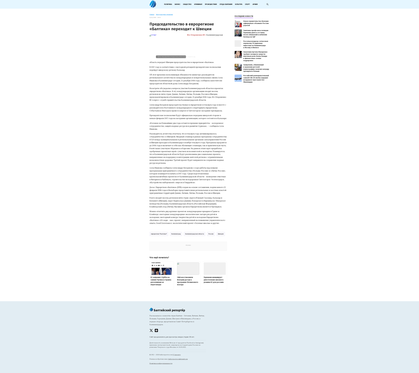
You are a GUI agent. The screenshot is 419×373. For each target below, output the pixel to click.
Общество (187, 4)
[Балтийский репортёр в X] (151, 330)
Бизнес (177, 4)
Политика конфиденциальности (160, 363)
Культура (238, 4)
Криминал (198, 4)
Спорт (247, 4)
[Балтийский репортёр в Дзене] (156, 330)
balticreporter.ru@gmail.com (178, 359)
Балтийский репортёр (169, 310)
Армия (255, 4)
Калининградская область (194, 234)
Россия (210, 234)
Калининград (176, 234)
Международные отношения (164, 14)
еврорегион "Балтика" (159, 234)
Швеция (221, 234)
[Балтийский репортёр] (152, 6)
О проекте (177, 355)
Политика (168, 4)
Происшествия (211, 4)
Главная (151, 14)
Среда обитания (226, 4)
